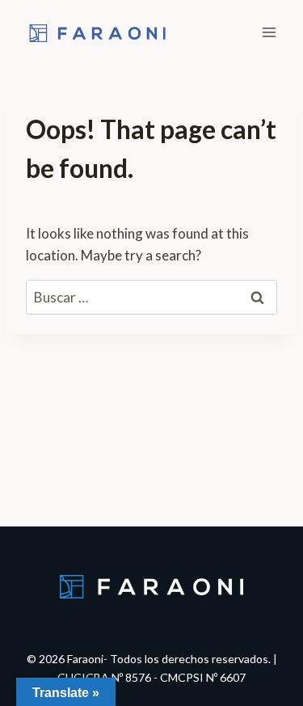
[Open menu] (269, 31)
